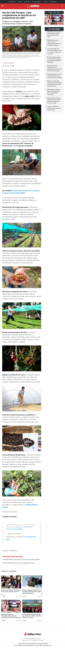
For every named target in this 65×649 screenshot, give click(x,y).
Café (14, 146)
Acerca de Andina (30, 643)
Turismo (45, 1)
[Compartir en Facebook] (17, 596)
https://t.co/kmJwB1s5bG (25, 527)
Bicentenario (12, 1)
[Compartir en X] (19, 596)
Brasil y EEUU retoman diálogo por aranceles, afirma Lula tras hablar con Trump (31, 616)
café (15, 96)
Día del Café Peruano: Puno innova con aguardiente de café (19, 563)
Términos (38, 643)
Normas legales (36, 1)
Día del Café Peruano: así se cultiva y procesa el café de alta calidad (21, 559)
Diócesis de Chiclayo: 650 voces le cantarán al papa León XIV (11, 590)
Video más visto (54, 12)
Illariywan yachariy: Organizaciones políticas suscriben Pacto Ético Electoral (11, 616)
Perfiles (20, 1)
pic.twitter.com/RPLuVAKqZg (14, 529)
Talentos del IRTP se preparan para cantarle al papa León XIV (54, 108)
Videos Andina (8, 571)
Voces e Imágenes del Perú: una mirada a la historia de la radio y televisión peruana (32, 591)
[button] (1, 594)
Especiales (27, 1)
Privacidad (45, 643)
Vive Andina (53, 1)
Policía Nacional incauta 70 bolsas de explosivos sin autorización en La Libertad (54, 76)
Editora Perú (21, 643)
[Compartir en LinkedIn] (20, 596)
